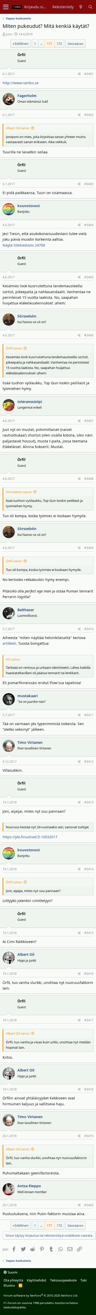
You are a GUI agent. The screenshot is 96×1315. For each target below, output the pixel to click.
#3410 (88, 629)
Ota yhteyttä (13, 1280)
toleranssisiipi (29, 401)
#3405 (88, 277)
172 (59, 43)
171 (49, 43)
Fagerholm (27, 95)
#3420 (88, 1205)
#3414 (88, 869)
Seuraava (75, 43)
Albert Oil (25, 954)
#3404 (88, 225)
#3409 (88, 548)
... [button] (41, 43)
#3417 (88, 1020)
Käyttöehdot (36, 1280)
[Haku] (90, 7)
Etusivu (9, 1285)
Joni (9, 34)
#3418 (88, 1089)
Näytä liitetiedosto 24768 (24, 245)
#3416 (88, 973)
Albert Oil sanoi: (18, 128)
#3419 (88, 1136)
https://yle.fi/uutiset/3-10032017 (30, 836)
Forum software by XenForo (41, 1295)
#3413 (88, 802)
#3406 (88, 335)
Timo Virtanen (29, 742)
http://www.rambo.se (21, 82)
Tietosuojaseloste (63, 1280)
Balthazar (25, 609)
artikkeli (9, 643)
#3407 (88, 421)
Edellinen (21, 43)
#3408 (88, 478)
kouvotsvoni (28, 205)
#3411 (88, 715)
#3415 (88, 933)
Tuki (83, 1280)
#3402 (88, 115)
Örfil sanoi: (14, 348)
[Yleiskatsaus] (81, 7)
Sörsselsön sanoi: (19, 492)
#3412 (88, 761)
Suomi (12, 1272)
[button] (5, 7)
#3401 (88, 74)
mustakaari (27, 695)
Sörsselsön (26, 316)
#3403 (88, 184)
